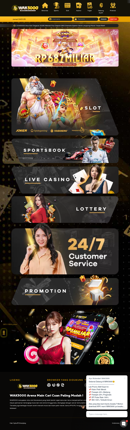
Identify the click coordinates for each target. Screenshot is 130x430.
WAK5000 (14, 400)
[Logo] (25, 8)
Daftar (113, 19)
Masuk (104, 19)
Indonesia (115, 423)
